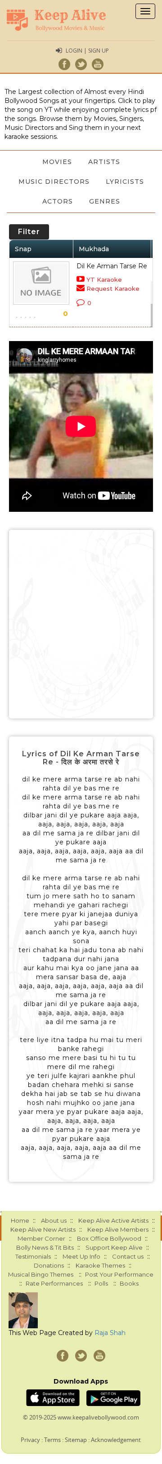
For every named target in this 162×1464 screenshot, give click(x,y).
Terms (52, 1440)
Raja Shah (110, 1333)
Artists (104, 162)
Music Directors (54, 181)
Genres (104, 201)
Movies (57, 162)
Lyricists (125, 181)
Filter (29, 231)
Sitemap (76, 1440)
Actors (57, 201)
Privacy (30, 1440)
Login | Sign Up (87, 50)
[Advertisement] (81, 624)
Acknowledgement (116, 1440)
